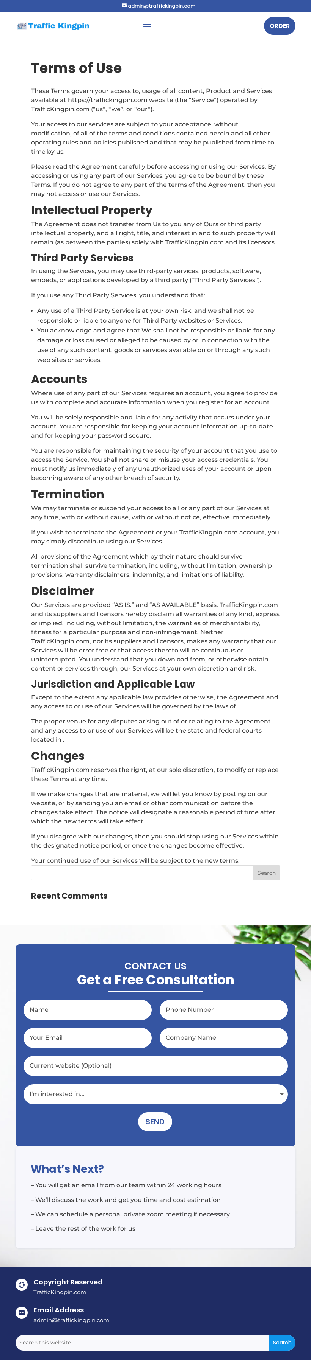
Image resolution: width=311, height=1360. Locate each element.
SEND (155, 1121)
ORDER (280, 26)
